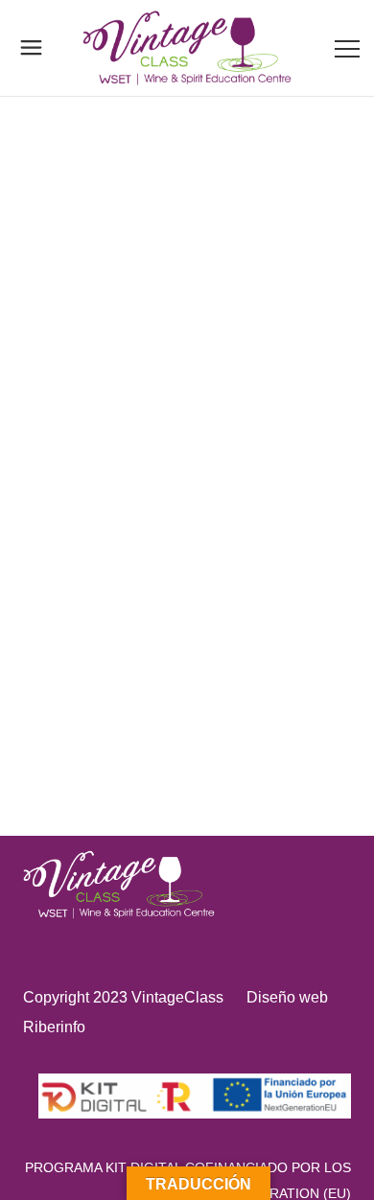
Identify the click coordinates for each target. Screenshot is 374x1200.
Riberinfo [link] (54, 1027)
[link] (187, 48)
